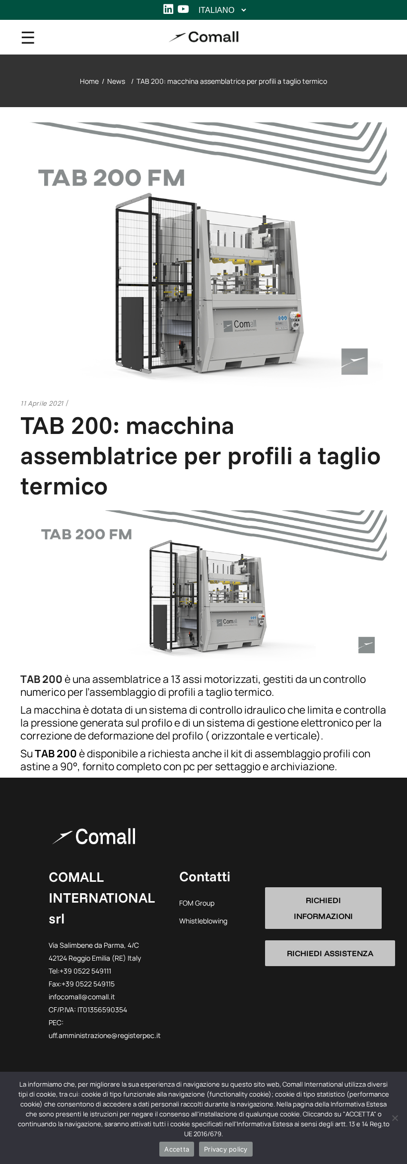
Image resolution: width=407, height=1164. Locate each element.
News (116, 81)
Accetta (176, 1149)
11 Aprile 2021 (42, 403)
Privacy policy (226, 1149)
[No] (395, 1118)
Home (89, 81)
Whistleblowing (203, 920)
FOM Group (196, 903)
